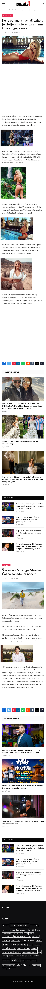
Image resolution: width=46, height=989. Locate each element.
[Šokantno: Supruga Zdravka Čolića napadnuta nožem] (23, 595)
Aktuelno (6, 565)
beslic (31, 929)
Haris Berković (18, 944)
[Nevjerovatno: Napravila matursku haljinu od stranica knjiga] (23, 426)
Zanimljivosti (8, 15)
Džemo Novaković (7, 936)
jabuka (5, 948)
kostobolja (26, 948)
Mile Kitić (34, 948)
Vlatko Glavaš (36, 965)
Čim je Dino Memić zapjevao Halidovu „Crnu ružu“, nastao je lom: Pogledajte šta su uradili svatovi (30, 506)
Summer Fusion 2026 (8, 965)
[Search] (43, 3)
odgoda (5, 955)
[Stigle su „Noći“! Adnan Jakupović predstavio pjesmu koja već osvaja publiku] (8, 533)
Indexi (30, 945)
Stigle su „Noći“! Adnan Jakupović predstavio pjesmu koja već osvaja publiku (28, 533)
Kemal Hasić (12, 948)
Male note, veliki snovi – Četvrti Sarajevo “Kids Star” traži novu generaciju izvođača (27, 519)
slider (15, 960)
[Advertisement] (23, 91)
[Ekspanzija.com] (23, 3)
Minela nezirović (7, 952)
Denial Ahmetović (18, 933)
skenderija (6, 960)
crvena (38, 930)
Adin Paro (5, 925)
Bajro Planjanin (21, 930)
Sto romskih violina (31, 960)
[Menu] (3, 3)
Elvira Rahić (35, 936)
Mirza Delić (17, 952)
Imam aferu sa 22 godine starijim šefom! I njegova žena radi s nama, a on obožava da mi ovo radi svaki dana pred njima (22, 479)
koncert (20, 948)
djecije (32, 933)
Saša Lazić (29, 955)
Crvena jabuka (7, 933)
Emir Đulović (28, 940)
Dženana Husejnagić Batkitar (22, 936)
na (39, 951)
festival (39, 940)
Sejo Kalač (36, 955)
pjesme (11, 955)
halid (5, 944)
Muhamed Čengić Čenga (29, 952)
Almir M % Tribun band (9, 930)
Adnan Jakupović (19, 925)
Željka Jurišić (11, 968)
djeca (26, 933)
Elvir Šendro (6, 940)
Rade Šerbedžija (19, 955)
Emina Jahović (15, 940)
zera (4, 968)
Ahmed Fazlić (34, 925)
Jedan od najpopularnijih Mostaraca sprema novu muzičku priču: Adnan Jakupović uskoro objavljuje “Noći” (29, 546)
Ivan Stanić (37, 945)
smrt (22, 960)
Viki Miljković (23, 965)
